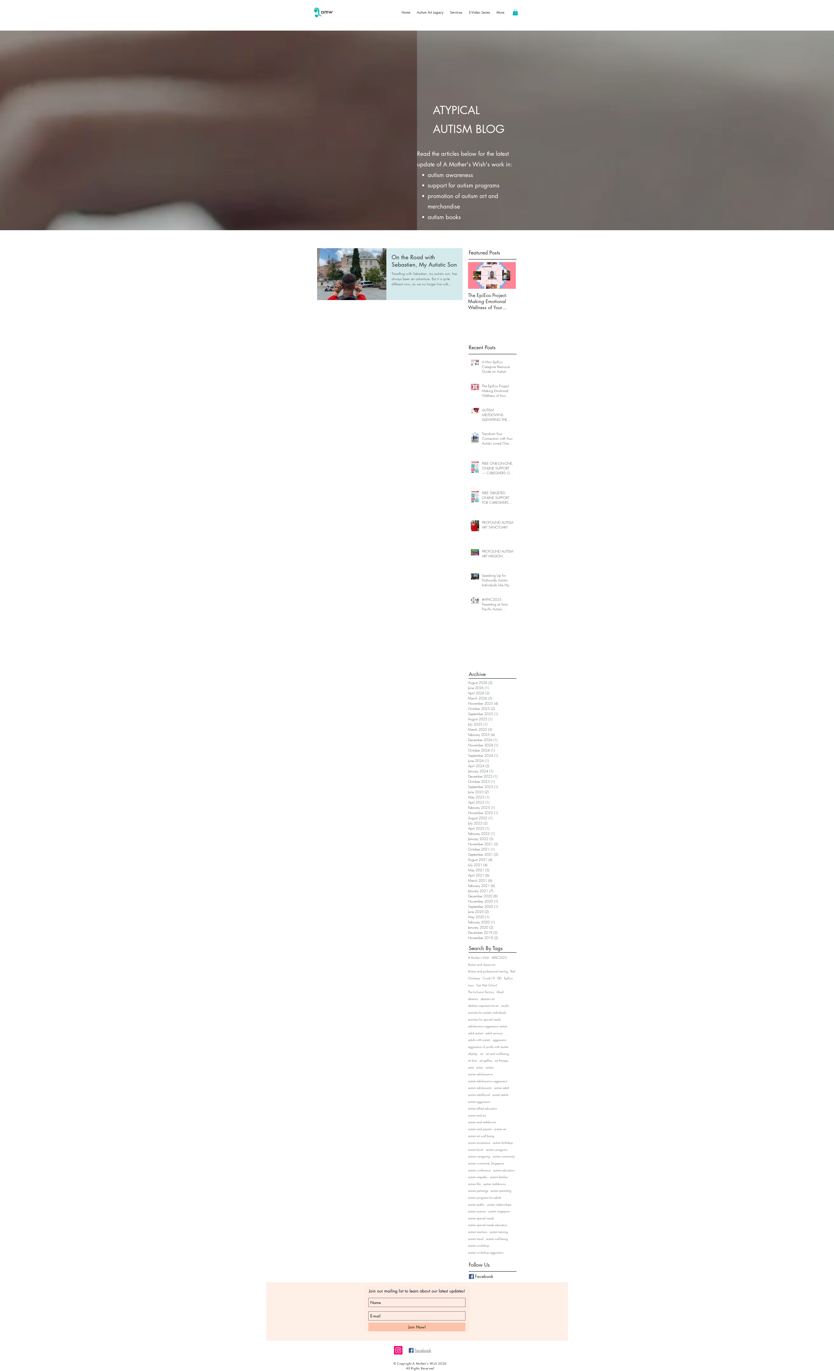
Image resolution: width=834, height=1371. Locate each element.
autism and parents (480, 1129)
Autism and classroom (481, 964)
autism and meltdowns (482, 1122)
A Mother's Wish (478, 958)
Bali (513, 971)
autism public (476, 1204)
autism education (504, 1170)
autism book (475, 1150)
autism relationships (499, 1204)
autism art (500, 1129)
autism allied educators (482, 1108)
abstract (473, 999)
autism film (474, 1184)
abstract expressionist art (483, 1005)
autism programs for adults (484, 1197)
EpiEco (508, 978)
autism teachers (477, 1232)
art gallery (486, 1060)
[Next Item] (509, 275)
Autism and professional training (488, 971)
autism (489, 1067)
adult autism (475, 1033)
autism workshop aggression (486, 1252)
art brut (472, 1060)
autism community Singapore (486, 1163)
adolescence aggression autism (487, 1026)
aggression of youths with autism (488, 1047)
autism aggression (479, 1102)
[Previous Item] (475, 275)
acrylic (505, 1005)
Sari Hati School (486, 985)
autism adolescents (479, 1088)
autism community (504, 1156)
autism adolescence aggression (487, 1081)
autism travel (475, 1239)
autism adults (500, 1095)
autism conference (479, 1170)
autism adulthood (479, 1095)
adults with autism (479, 1040)
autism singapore (499, 1211)
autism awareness (479, 1143)
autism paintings (478, 1191)
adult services (494, 1033)
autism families (499, 1177)
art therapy (501, 1060)
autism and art (477, 1115)
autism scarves (477, 1211)
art (481, 1054)
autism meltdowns (494, 1184)
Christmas (474, 978)
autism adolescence (480, 1074)
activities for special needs (484, 1019)
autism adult (501, 1088)
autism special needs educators (487, 1225)
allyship (472, 1054)
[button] (515, 12)
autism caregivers (496, 1150)
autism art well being (481, 1136)
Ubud (499, 992)
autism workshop (478, 1245)
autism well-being (497, 1239)
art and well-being (497, 1054)
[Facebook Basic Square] (471, 1276)
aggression (499, 1040)
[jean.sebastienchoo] (398, 1350)
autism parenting (501, 1191)
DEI (499, 978)
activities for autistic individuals (487, 1012)
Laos (471, 985)
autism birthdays (503, 1143)
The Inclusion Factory (481, 992)
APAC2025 (499, 958)
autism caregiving (479, 1156)
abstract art (488, 999)
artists (479, 1067)
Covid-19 (489, 978)
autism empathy (477, 1177)
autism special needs (481, 1218)
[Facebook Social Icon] (411, 1350)
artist (471, 1067)
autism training (499, 1232)
